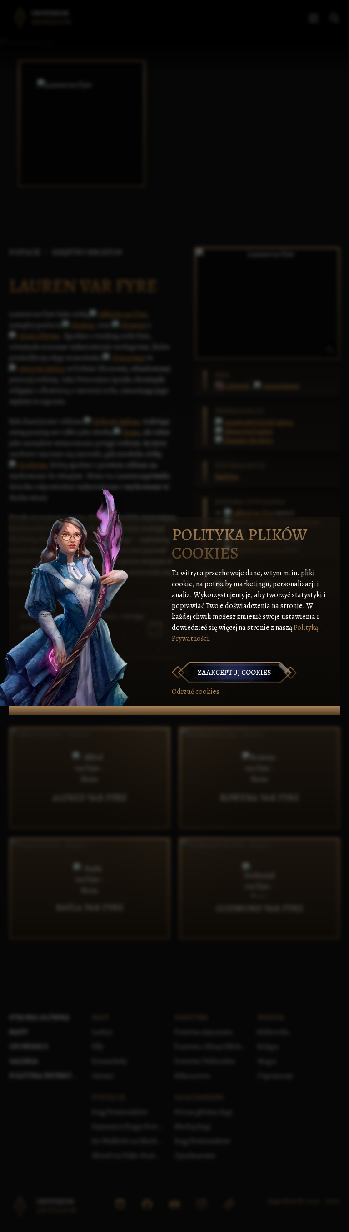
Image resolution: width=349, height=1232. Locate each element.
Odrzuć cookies (195, 692)
